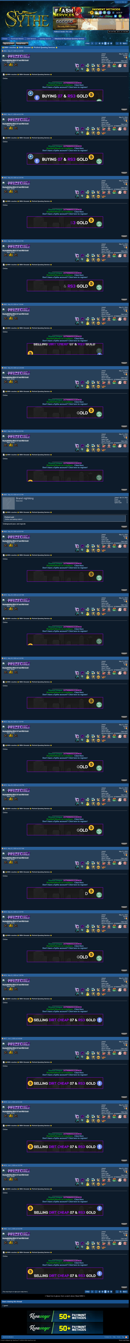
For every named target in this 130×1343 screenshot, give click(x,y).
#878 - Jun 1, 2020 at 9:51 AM (13, 1102)
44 (105, 43)
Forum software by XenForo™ (18, 1340)
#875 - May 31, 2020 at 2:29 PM (13, 912)
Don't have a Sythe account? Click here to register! (65, 87)
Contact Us (107, 1337)
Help (114, 1337)
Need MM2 (80, 1296)
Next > (125, 43)
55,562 (125, 55)
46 (111, 43)
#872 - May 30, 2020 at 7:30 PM (13, 721)
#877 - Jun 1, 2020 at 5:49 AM (13, 1038)
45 (108, 43)
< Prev (87, 43)
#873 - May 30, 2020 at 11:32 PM (14, 785)
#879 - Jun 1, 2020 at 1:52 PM (13, 1165)
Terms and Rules (124, 1340)
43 (102, 43)
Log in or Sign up (121, 2)
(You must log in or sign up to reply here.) (15, 1291)
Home (118, 1337)
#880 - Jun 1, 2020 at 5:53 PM (13, 1229)
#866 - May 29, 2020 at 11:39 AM (14, 368)
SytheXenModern (8, 1337)
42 (99, 43)
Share (124, 110)
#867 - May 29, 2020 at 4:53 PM (13, 431)
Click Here (124, 61)
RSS (126, 1337)
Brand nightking (25, 498)
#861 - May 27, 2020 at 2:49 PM (13, 51)
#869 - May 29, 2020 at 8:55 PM (13, 531)
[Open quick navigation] (127, 38)
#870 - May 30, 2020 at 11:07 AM (14, 595)
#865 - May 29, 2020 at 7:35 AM (13, 304)
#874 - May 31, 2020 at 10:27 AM (14, 848)
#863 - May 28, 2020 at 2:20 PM (13, 177)
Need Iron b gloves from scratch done (60, 1296)
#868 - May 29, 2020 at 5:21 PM (13, 494)
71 (120, 43)
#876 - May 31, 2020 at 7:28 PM (13, 975)
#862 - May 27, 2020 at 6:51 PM (13, 114)
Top (123, 1337)
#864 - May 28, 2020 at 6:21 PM (13, 241)
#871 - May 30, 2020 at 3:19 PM (13, 658)
